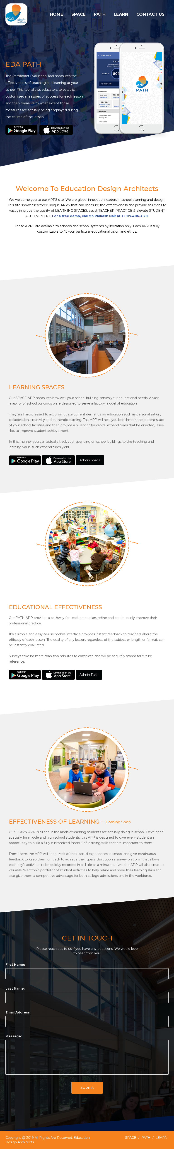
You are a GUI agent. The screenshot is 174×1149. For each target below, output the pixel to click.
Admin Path (89, 675)
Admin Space (90, 460)
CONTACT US (150, 14)
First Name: (15, 965)
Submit (87, 1087)
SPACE (78, 14)
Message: (13, 1036)
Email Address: (18, 1012)
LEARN (121, 14)
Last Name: (15, 988)
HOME (56, 14)
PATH (100, 14)
